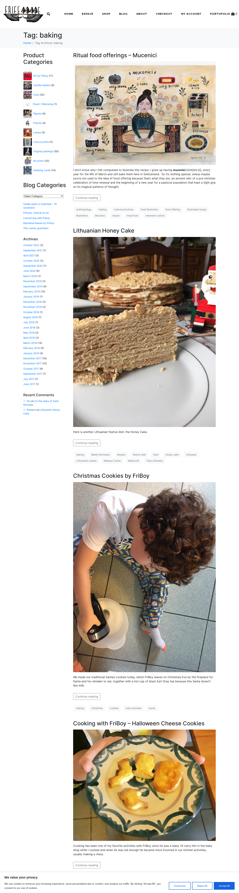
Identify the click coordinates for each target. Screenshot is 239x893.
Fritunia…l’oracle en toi (36, 212)
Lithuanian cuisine (86, 460)
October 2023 (31, 245)
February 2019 (31, 291)
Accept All (224, 885)
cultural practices (123, 209)
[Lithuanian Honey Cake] (144, 331)
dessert (121, 454)
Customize (180, 885)
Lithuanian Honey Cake (103, 230)
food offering (172, 209)
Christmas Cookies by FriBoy (111, 475)
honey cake (172, 454)
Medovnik (133, 460)
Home (68, 13)
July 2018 (28, 322)
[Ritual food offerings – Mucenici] (144, 113)
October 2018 (31, 312)
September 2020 (33, 265)
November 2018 (32, 306)
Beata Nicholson (100, 454)
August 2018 (30, 317)
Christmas (97, 708)
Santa (152, 708)
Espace (87, 13)
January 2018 (31, 353)
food (155, 454)
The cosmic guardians (35, 228)
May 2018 (29, 332)
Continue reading (86, 197)
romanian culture (154, 215)
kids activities (133, 708)
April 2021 (29, 255)
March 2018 (30, 342)
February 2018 (31, 347)
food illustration (149, 209)
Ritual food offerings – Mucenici (115, 55)
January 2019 (31, 296)
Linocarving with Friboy (36, 217)
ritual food (132, 215)
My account (191, 13)
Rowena (31, 409)
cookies (114, 708)
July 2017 (28, 378)
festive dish (139, 454)
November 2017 (32, 363)
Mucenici (100, 215)
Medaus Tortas (112, 460)
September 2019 (33, 286)
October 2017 (31, 368)
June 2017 (29, 384)
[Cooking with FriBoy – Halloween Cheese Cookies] (144, 785)
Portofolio (220, 13)
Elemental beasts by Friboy (38, 223)
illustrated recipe (196, 209)
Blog (123, 13)
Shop (106, 13)
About (141, 13)
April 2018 (29, 337)
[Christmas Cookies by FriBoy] (144, 577)
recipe (116, 215)
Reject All (202, 885)
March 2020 (30, 276)
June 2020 (29, 270)
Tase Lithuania (154, 460)
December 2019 (32, 281)
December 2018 (32, 301)
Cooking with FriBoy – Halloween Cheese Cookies (139, 723)
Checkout (164, 13)
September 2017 (32, 373)
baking (103, 209)
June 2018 (29, 327)
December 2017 (32, 358)
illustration (82, 215)
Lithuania (191, 454)
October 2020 (31, 260)
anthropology (84, 209)
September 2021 (32, 250)
